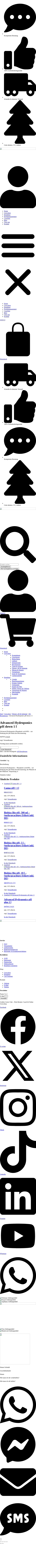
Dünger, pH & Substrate (19, 714)
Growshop (7, 213)
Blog (5, 220)
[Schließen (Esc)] (7, 1541)
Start (1, 714)
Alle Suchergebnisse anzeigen (9, 569)
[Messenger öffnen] (18, 1463)
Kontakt (6, 224)
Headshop (7, 215)
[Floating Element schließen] (1, 1333)
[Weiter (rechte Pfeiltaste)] (3, 1543)
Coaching (7, 218)
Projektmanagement (10, 216)
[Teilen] (5, 1541)
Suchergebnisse (5, 566)
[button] (18, 264)
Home (6, 211)
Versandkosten (12, 799)
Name (2, 994)
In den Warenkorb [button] (9, 803)
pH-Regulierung (22, 751)
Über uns (7, 222)
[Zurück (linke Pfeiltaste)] (1, 1543)
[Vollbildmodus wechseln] (3, 1541)
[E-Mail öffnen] (18, 1500)
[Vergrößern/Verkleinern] (1, 1541)
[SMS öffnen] (18, 1537)
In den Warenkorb (6, 749)
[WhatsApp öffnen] (18, 1425)
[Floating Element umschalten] (1, 1539)
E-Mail (2, 996)
